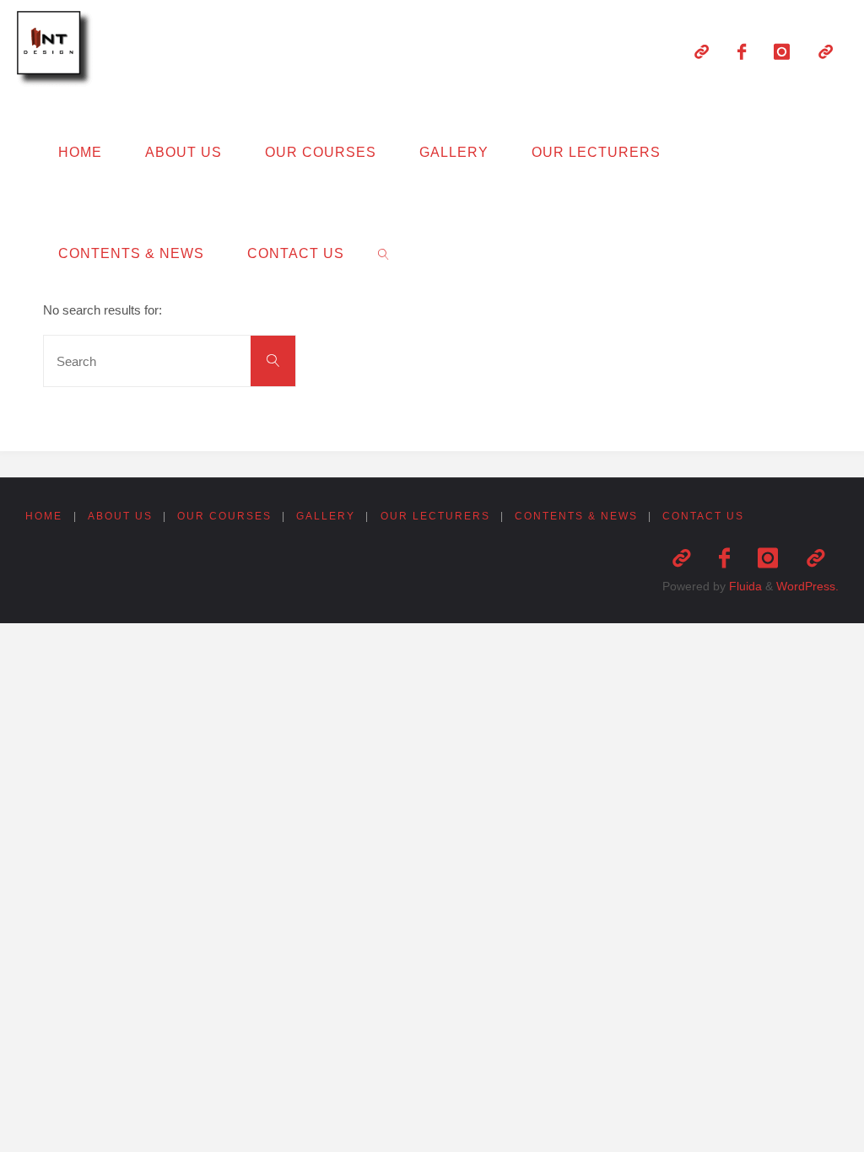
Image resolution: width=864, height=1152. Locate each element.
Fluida (744, 586)
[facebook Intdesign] (741, 51)
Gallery (325, 516)
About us (120, 516)
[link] (383, 253)
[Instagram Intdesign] (781, 51)
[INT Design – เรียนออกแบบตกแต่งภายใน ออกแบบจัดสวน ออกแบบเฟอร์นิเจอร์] (57, 50)
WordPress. (807, 586)
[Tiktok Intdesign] (825, 51)
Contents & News (576, 516)
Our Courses (224, 516)
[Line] (701, 51)
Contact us (703, 516)
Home (43, 516)
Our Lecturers (435, 516)
